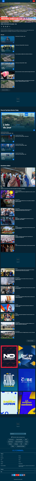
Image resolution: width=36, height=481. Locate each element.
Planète (20, 457)
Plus (1, 471)
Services (2, 469)
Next (1, 459)
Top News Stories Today (19, 135)
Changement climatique (21, 446)
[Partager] (5, 26)
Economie (17, 286)
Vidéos (2, 463)
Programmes (20, 463)
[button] (5, 90)
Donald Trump (10, 441)
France (26, 439)
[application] (18, 12)
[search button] (25, 434)
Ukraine (26, 441)
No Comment (17, 277)
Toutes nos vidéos (30, 340)
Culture (20, 461)
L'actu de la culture (18, 190)
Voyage (2, 461)
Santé (19, 459)
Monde (2, 187)
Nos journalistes (3, 465)
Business (2, 457)
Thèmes (2, 453)
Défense (12, 446)
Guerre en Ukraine (19, 439)
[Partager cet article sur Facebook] (1, 26)
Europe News (17, 199)
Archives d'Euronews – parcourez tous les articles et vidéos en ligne (26, 466)
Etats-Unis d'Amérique (19, 441)
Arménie (16, 304)
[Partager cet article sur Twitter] (3, 26)
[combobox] (18, 434)
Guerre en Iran (11, 439)
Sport (16, 244)
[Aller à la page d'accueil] (3, 1)
